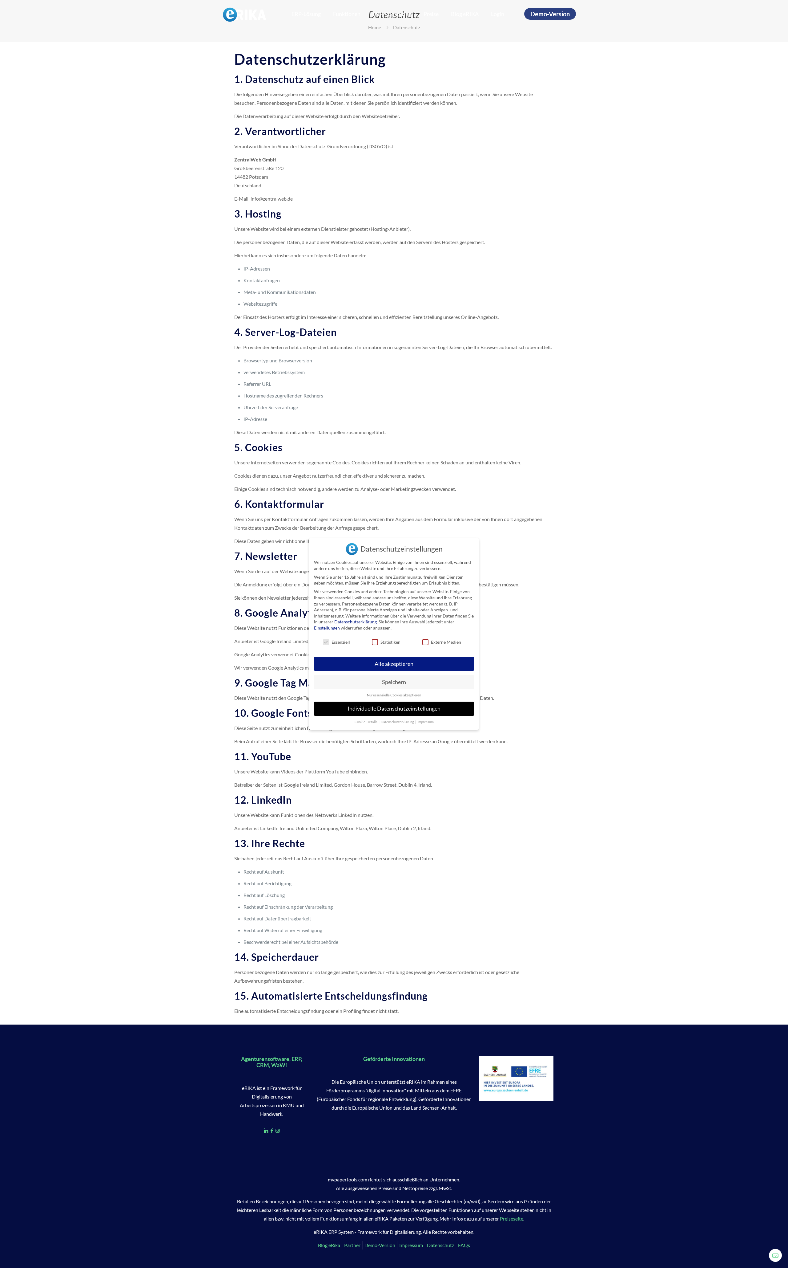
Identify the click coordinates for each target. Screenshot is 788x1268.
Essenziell (341, 642)
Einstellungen (327, 627)
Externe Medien (446, 642)
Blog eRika (329, 1245)
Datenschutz (440, 1245)
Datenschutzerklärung (355, 621)
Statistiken (390, 642)
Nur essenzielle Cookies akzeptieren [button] (394, 695)
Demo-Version (550, 14)
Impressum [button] (425, 722)
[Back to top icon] (758, 1255)
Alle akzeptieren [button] (394, 664)
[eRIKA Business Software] (244, 14)
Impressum (411, 1245)
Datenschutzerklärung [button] (398, 722)
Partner (352, 1245)
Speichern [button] (394, 682)
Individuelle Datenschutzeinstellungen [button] (394, 708)
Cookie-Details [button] (366, 722)
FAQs (464, 1245)
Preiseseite (511, 1218)
